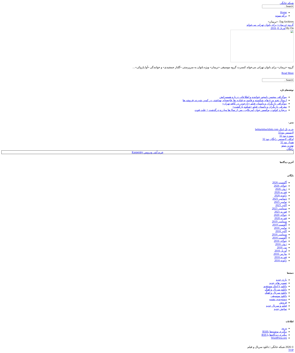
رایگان (290, 148)
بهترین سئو (288, 145)
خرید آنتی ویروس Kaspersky (147, 152)
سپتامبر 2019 (279, 221)
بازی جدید (281, 279)
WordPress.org (279, 337)
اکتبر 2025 (281, 205)
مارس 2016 (280, 253)
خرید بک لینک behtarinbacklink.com (274, 129)
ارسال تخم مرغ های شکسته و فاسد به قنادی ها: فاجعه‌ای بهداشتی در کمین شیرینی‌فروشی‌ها (235, 100)
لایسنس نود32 (286, 132)
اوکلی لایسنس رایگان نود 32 (278, 139)
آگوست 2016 (279, 237)
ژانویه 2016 (280, 260)
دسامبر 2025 (279, 198)
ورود (284, 328)
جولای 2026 (280, 185)
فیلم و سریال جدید (276, 305)
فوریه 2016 (280, 257)
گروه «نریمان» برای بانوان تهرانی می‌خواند (270, 24)
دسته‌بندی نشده (278, 299)
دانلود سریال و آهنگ (276, 289)
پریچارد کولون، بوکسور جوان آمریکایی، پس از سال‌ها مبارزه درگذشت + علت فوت (241, 110)
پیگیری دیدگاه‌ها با (274, 334)
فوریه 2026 (280, 192)
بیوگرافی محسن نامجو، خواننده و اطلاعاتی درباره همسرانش (253, 97)
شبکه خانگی (287, 3)
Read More (288, 73)
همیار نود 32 (287, 142)
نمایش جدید (280, 309)
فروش (283, 302)
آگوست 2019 (279, 224)
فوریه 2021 (280, 211)
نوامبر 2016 (280, 228)
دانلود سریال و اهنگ (276, 292)
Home (283, 12)
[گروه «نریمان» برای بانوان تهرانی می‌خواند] (262, 61)
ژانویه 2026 (280, 195)
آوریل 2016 (281, 250)
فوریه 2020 (280, 218)
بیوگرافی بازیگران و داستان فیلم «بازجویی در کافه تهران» (254, 103)
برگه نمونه (281, 15)
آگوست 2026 (279, 182)
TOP (291, 350)
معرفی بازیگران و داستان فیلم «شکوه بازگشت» (260, 106)
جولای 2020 (280, 215)
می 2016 (282, 247)
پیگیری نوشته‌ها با (274, 331)
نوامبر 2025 (280, 202)
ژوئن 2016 (281, 244)
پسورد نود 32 (286, 135)
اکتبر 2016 (281, 231)
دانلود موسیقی (279, 296)
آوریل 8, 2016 (278, 28)
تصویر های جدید (278, 283)
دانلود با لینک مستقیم (275, 286)
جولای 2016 (280, 240)
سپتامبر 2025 (279, 208)
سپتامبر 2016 (279, 234)
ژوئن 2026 (281, 189)
